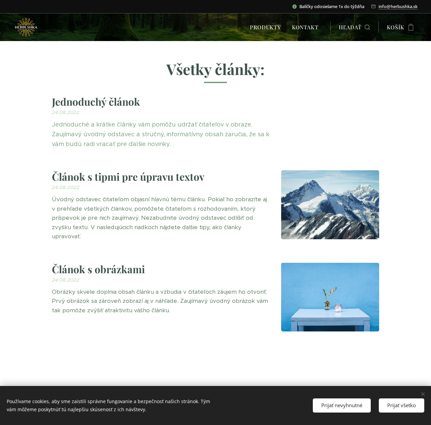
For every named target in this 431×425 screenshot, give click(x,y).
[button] (354, 27)
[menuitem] (267, 27)
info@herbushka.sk (398, 6)
